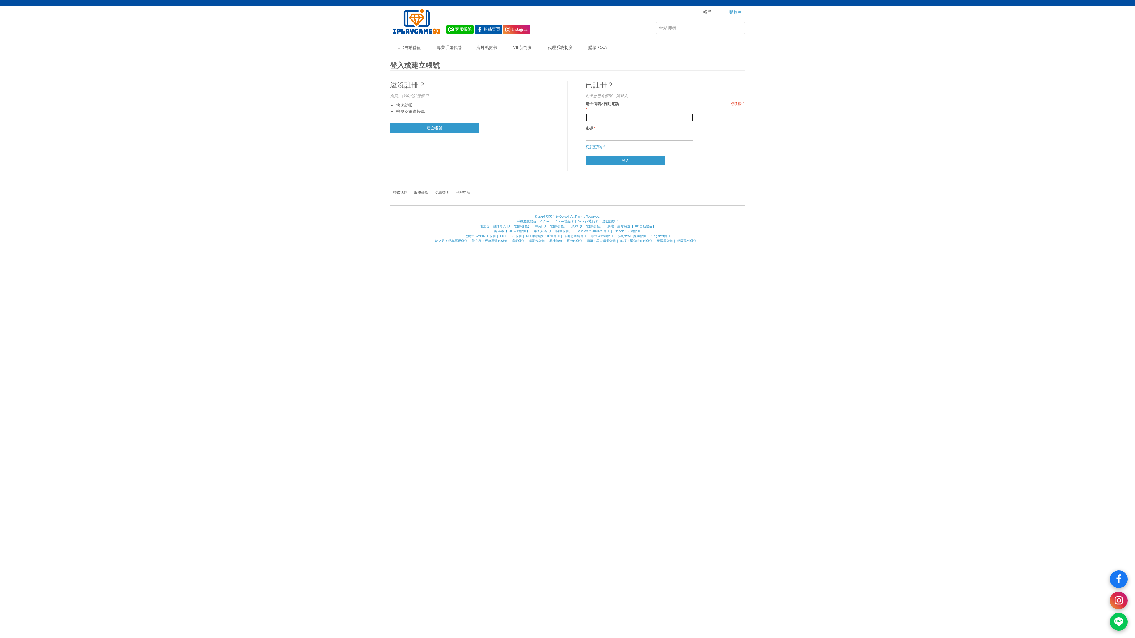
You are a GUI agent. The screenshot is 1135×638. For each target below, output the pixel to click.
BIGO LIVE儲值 (511, 236)
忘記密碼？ (596, 146)
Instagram (520, 29)
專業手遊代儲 (449, 47)
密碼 (589, 128)
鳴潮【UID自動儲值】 (551, 226)
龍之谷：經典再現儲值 (451, 241)
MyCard (545, 221)
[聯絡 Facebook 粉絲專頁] (1119, 579)
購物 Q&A (597, 47)
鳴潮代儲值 (537, 241)
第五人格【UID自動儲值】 (553, 231)
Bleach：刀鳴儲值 (627, 231)
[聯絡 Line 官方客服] (1119, 622)
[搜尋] (739, 28)
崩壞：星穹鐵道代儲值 (636, 241)
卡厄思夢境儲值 (575, 236)
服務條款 (421, 193)
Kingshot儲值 (661, 236)
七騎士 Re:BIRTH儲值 (480, 236)
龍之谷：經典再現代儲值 (489, 241)
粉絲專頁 (492, 29)
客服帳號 (463, 29)
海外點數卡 (486, 47)
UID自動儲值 (409, 47)
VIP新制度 (522, 47)
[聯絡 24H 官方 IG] (1119, 600)
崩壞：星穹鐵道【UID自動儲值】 (631, 226)
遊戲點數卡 (610, 221)
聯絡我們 (400, 193)
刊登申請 (463, 193)
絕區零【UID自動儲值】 (512, 231)
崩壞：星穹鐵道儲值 (601, 241)
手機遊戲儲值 (526, 221)
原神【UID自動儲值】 (587, 226)
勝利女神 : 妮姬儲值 (632, 236)
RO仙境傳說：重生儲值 (543, 236)
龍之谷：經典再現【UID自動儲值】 (505, 226)
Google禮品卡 (588, 221)
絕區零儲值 (665, 241)
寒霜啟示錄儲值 (602, 236)
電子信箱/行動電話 (602, 104)
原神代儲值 (574, 241)
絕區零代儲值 (687, 241)
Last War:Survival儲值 (593, 231)
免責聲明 (442, 193)
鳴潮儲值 (518, 241)
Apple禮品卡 (564, 221)
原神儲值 (555, 241)
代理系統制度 (560, 47)
